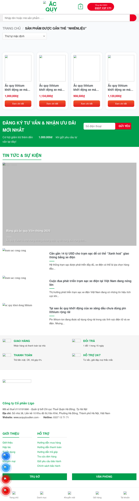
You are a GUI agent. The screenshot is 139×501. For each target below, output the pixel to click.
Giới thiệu (8, 442)
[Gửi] (133, 17)
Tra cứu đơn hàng (46, 456)
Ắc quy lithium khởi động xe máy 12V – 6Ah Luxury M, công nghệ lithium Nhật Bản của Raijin (51, 87)
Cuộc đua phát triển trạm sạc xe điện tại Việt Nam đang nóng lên (90, 282)
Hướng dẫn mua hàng (49, 442)
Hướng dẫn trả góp (47, 452)
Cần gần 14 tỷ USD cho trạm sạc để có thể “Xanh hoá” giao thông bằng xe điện (89, 255)
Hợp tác (7, 447)
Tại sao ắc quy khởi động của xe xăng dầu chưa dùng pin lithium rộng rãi (87, 310)
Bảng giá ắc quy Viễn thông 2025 (28, 231)
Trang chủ (12, 28)
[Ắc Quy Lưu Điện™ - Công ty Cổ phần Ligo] (51, 7)
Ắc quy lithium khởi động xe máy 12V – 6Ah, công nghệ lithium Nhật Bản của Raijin (85, 87)
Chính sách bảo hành (48, 465)
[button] (5, 7)
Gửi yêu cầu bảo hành (49, 461)
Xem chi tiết (18, 103)
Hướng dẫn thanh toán (49, 447)
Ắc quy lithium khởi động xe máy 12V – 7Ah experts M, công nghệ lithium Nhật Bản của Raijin (120, 87)
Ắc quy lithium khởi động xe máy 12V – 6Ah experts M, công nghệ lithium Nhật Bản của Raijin (17, 87)
